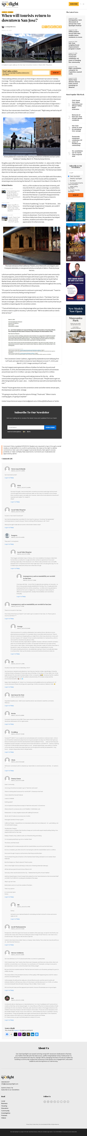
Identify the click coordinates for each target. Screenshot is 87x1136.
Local (3, 1101)
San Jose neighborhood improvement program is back (74, 46)
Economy (10, 12)
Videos (3, 1118)
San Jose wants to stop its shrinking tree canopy (77, 128)
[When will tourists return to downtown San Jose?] (32, 48)
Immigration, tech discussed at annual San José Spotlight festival (75, 22)
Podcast (4, 1115)
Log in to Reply (9, 478)
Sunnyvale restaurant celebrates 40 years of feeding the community (75, 58)
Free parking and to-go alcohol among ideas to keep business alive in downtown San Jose (13, 194)
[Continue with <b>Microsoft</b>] (28, 1034)
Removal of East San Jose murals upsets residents (77, 117)
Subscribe (73, 4)
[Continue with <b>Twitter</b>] (15, 1034)
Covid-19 (4, 12)
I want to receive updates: (14, 431)
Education (4, 1108)
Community (5, 1111)
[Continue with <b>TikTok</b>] (24, 1034)
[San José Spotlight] (18, 4)
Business (4, 1103)
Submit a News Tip (7, 1088)
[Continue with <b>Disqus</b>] (36, 1034)
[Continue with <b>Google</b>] (11, 1034)
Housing (4, 1106)
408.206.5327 (5, 1082)
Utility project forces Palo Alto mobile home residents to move (75, 34)
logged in (17, 1030)
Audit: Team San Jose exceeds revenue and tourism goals (14, 219)
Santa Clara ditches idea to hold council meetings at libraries (74, 83)
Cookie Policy (35, 1124)
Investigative (5, 1113)
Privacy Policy (29, 1124)
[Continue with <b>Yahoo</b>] (19, 1034)
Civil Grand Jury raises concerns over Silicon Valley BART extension (77, 105)
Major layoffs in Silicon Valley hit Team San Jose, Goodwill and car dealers (13, 208)
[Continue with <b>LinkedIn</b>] (32, 1034)
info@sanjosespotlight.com (9, 1084)
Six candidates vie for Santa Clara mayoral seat (77, 153)
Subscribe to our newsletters (10, 1090)
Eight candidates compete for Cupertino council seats (75, 71)
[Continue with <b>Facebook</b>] (7, 1034)
